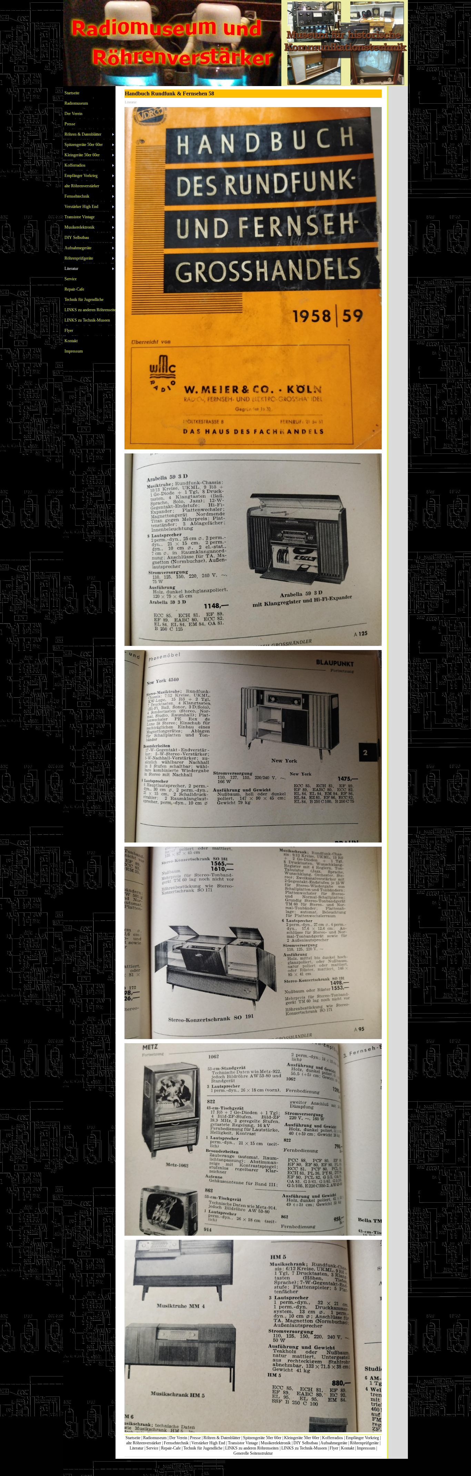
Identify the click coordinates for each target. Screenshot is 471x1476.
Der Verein (178, 1437)
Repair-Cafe (171, 1448)
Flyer (334, 1448)
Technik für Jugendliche (202, 1448)
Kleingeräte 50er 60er (301, 1437)
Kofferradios (332, 1437)
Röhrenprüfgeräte (364, 1443)
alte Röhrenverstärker (143, 1443)
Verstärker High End (208, 1443)
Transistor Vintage (243, 1443)
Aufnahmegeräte (333, 1443)
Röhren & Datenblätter (221, 1437)
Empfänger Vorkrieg (362, 1437)
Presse (195, 1437)
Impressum (366, 1448)
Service (152, 1448)
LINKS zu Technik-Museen (304, 1448)
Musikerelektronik (276, 1443)
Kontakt (347, 1448)
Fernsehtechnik (176, 1443)
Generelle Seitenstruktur (253, 1453)
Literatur (136, 1448)
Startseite (133, 1437)
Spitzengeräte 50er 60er (262, 1437)
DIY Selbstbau (305, 1443)
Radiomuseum (155, 1437)
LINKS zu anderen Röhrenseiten (252, 1448)
